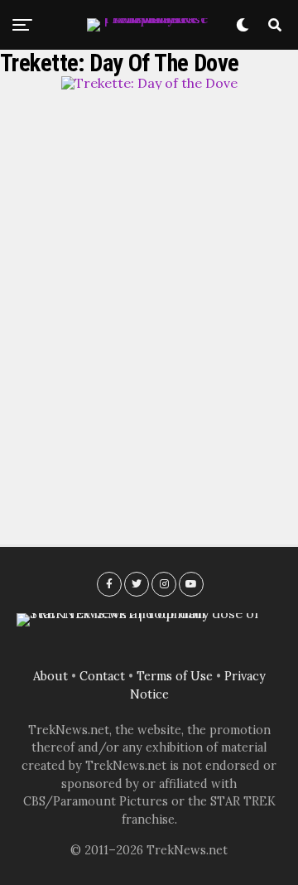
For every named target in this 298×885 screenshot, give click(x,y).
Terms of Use (175, 676)
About (50, 676)
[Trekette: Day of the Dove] (149, 83)
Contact (102, 676)
